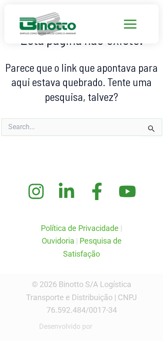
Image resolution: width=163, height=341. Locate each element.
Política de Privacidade (80, 228)
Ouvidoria (58, 240)
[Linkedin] (66, 191)
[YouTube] (127, 191)
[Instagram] (36, 191)
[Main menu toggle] (130, 24)
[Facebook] (97, 191)
